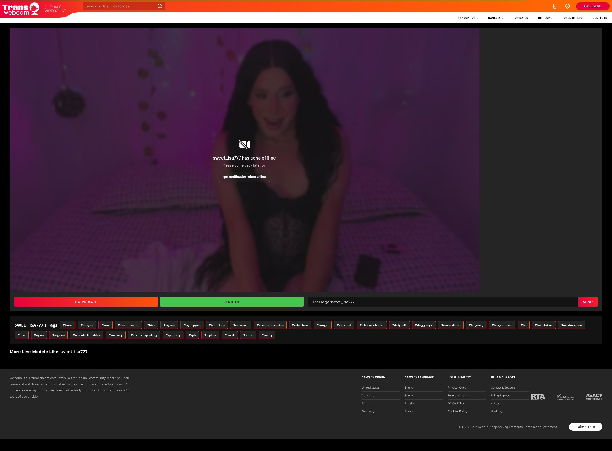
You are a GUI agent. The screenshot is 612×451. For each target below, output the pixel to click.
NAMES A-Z (495, 17)
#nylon (39, 335)
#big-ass (169, 325)
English (410, 387)
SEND (588, 301)
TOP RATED (520, 17)
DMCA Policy (456, 403)
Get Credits (593, 6)
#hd (523, 325)
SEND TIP (232, 301)
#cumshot (344, 325)
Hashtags (497, 411)
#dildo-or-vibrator (372, 325)
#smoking (115, 335)
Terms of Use (457, 395)
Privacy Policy (457, 387)
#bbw (151, 325)
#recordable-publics (86, 335)
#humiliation (544, 325)
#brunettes (217, 325)
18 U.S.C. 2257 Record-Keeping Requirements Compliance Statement (507, 427)
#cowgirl (322, 325)
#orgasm (58, 335)
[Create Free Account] (567, 6)
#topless (210, 335)
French (409, 411)
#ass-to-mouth (128, 325)
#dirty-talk (399, 325)
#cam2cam (240, 325)
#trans (67, 325)
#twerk (230, 335)
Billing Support (500, 395)
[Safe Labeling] (565, 397)
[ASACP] (594, 397)
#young (267, 335)
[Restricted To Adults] (538, 397)
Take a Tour (585, 426)
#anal (105, 325)
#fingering (476, 325)
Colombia (368, 395)
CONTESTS (600, 17)
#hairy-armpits (502, 325)
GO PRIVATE (86, 301)
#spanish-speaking (144, 335)
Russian (410, 403)
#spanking (173, 335)
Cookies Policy (457, 411)
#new (22, 335)
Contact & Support (503, 387)
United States (371, 387)
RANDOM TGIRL (468, 17)
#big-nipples (192, 325)
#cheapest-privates (270, 325)
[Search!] (160, 6)
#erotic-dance (450, 325)
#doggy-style (424, 325)
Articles (496, 403)
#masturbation (571, 325)
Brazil (365, 403)
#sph (192, 335)
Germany (368, 411)
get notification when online (244, 177)
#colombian (300, 325)
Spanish (410, 395)
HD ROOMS (545, 17)
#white (248, 335)
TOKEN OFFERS (572, 17)
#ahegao (87, 325)
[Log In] (555, 6)
